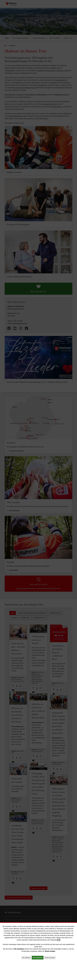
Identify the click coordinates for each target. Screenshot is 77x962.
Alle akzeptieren (38, 958)
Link (58, 940)
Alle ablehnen (26, 958)
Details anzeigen (50, 958)
